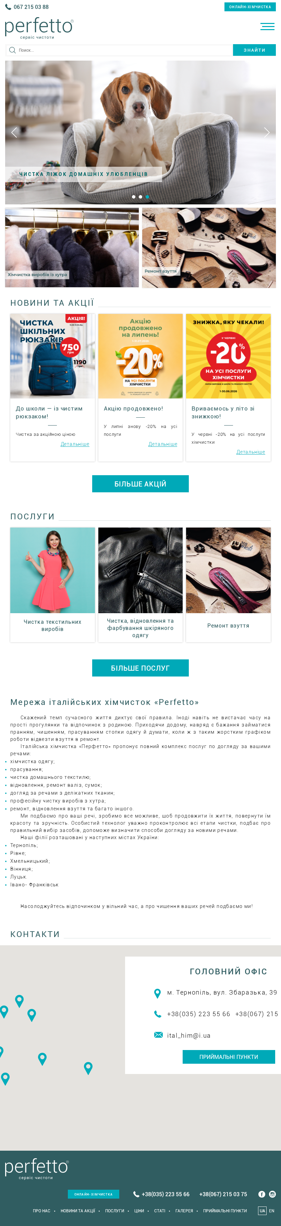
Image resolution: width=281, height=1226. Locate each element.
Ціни (139, 1211)
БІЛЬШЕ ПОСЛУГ (140, 668)
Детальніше (75, 444)
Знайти (255, 50)
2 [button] (140, 197)
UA (262, 1211)
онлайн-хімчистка (250, 7)
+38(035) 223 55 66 (199, 1014)
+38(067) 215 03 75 (223, 1194)
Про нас (41, 1211)
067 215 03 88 (31, 7)
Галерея (184, 1211)
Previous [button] (14, 132)
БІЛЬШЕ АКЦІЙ (140, 484)
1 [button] (133, 197)
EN (271, 1211)
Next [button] (267, 132)
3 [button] (147, 197)
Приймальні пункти (228, 1057)
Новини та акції (78, 1211)
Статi (159, 1211)
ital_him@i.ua (189, 1035)
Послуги (114, 1211)
